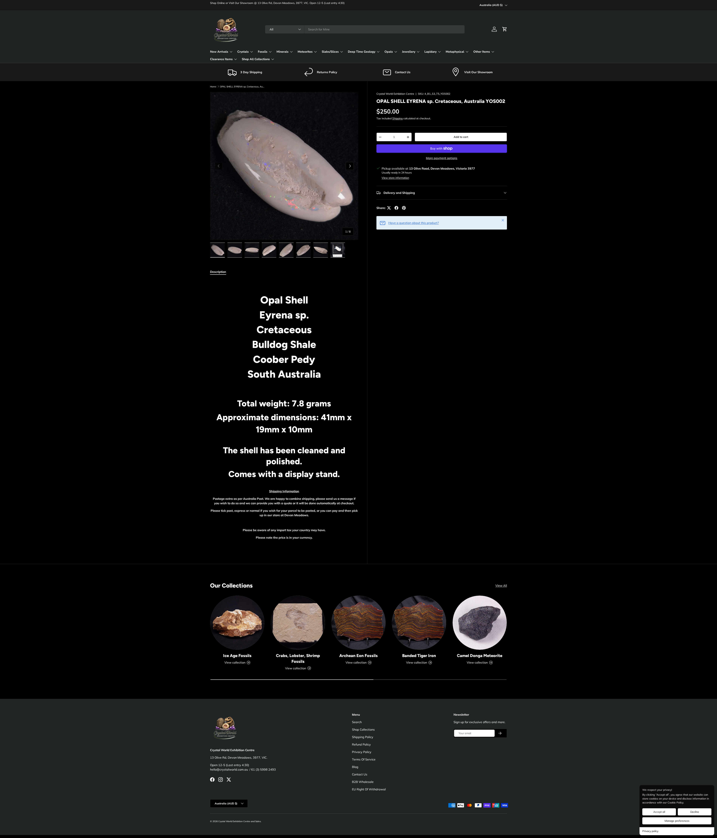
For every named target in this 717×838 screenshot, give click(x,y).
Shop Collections (363, 729)
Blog (355, 767)
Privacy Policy (361, 752)
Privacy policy (650, 831)
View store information (395, 177)
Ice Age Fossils (237, 655)
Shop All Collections (256, 59)
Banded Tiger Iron (419, 655)
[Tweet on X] (389, 208)
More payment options (441, 158)
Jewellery (408, 52)
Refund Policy (361, 744)
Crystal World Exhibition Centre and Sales (239, 821)
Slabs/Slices (330, 52)
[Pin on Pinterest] (404, 208)
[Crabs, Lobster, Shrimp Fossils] (298, 623)
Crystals (243, 52)
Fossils (262, 52)
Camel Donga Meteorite (479, 655)
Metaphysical (455, 52)
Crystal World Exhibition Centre (395, 93)
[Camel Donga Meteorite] (480, 623)
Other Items (481, 52)
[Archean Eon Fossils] (358, 623)
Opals (388, 52)
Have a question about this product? (413, 223)
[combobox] (365, 29)
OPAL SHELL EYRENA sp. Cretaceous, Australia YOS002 (242, 86)
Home (213, 86)
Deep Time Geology (361, 52)
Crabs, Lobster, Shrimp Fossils (298, 658)
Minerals (282, 52)
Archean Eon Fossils (358, 655)
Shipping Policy (362, 737)
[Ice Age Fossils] (237, 623)
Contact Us (359, 774)
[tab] (218, 272)
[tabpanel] (284, 413)
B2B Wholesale (363, 782)
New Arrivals (219, 52)
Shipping (397, 118)
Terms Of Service (363, 759)
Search (357, 722)
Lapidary (430, 52)
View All (501, 585)
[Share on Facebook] (396, 208)
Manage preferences (677, 820)
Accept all (659, 812)
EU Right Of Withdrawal (369, 789)
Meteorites (305, 52)
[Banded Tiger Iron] (419, 623)
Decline (694, 812)
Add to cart (461, 137)
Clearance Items (221, 59)
